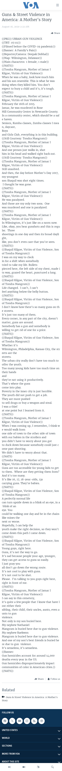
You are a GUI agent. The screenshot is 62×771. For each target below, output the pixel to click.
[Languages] (38, 767)
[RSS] (34, 721)
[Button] (55, 33)
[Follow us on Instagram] (27, 721)
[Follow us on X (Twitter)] (12, 721)
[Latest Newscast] (9, 767)
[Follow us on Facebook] (5, 721)
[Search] (52, 767)
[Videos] (24, 767)
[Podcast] (41, 721)
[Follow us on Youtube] (20, 721)
